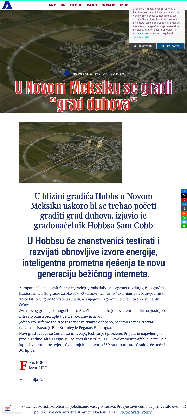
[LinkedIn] (184, 204)
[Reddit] (184, 213)
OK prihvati (129, 412)
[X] (184, 195)
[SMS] (184, 226)
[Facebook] (184, 191)
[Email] (184, 222)
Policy (146, 412)
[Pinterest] (184, 200)
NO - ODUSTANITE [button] (143, 46)
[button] (57, 5)
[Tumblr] (184, 208)
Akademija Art (80, 73)
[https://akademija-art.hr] (7, 5)
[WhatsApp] (184, 217)
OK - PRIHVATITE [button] (170, 46)
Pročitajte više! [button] (141, 37)
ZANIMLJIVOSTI (99, 73)
